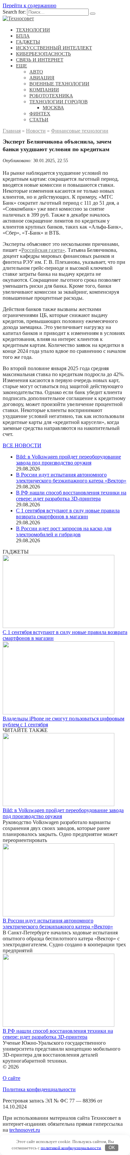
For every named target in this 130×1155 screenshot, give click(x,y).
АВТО (36, 71)
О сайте (11, 1078)
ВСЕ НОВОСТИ (22, 445)
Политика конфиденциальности (39, 1089)
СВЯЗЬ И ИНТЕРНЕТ (39, 59)
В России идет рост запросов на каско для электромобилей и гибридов (63, 531)
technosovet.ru (24, 1130)
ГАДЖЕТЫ (28, 42)
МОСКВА (53, 107)
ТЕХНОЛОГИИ (33, 30)
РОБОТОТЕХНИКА (51, 95)
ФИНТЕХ (39, 113)
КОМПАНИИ (44, 89)
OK (112, 1147)
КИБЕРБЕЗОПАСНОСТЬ (43, 53)
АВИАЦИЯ (41, 77)
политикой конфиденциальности (71, 1147)
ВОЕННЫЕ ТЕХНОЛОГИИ (59, 83)
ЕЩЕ (21, 65)
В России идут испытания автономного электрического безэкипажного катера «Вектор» (71, 477)
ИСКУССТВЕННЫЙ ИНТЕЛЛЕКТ (54, 48)
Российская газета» (43, 250)
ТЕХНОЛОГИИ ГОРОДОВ (58, 101)
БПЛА (23, 36)
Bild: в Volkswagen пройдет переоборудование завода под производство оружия (68, 460)
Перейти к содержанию (29, 5)
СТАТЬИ (38, 119)
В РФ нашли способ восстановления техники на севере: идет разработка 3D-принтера (71, 495)
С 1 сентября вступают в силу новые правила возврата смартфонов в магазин (68, 513)
